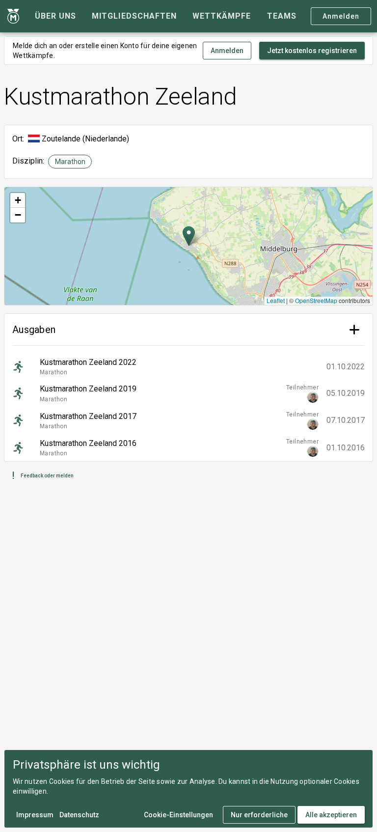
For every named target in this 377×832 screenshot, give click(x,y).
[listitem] (188, 367)
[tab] (55, 16)
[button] (189, 236)
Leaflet (276, 300)
